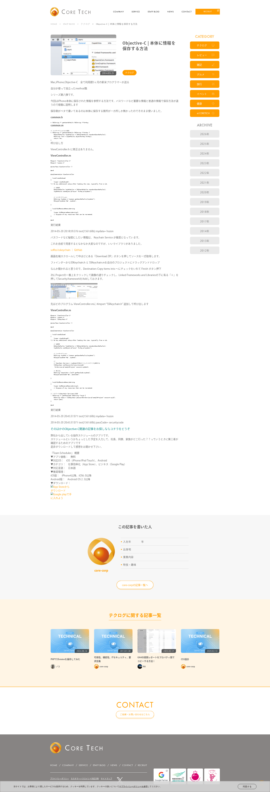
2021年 (204, 182)
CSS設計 (185, 659)
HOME (54, 24)
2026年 (204, 134)
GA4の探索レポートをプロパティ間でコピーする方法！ (156, 659)
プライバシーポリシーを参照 (134, 786)
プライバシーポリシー (59, 778)
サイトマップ (106, 778)
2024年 (204, 153)
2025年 (204, 144)
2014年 (204, 231)
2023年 (204, 163)
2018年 (204, 212)
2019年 (204, 202)
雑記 (199, 65)
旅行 (199, 84)
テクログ (85, 24)
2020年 (204, 192)
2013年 (204, 241)
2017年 (204, 221)
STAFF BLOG (154, 11)
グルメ (200, 74)
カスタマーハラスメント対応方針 (85, 778)
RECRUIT (208, 11)
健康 (199, 103)
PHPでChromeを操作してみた (65, 659)
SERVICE (136, 11)
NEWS (170, 11)
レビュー (202, 55)
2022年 (204, 173)
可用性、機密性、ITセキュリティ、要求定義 (112, 659)
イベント (202, 94)
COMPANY (118, 11)
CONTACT (187, 11)
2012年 (204, 250)
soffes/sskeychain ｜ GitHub (66, 250)
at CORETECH (203, 113)
